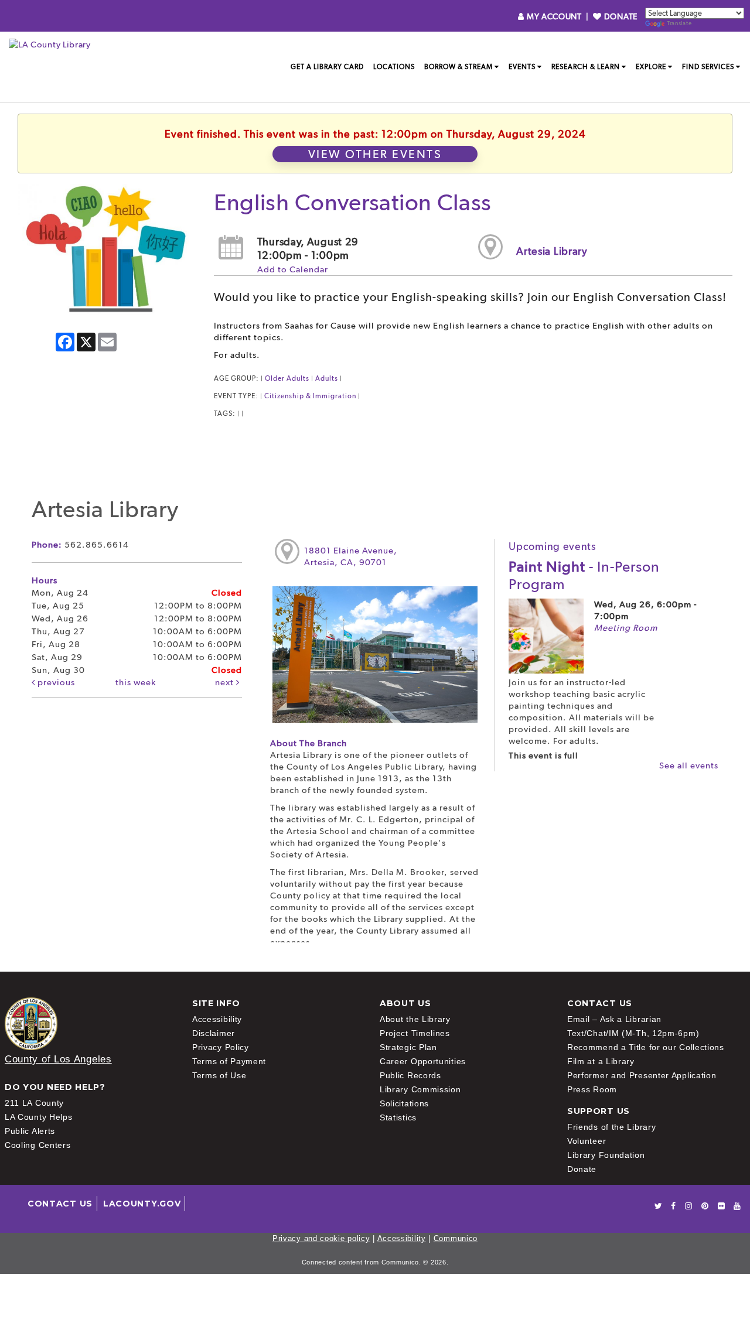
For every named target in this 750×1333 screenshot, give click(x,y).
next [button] (225, 682)
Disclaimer (213, 1033)
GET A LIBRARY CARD (327, 67)
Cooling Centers (38, 1145)
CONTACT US (60, 1203)
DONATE (620, 16)
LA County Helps (39, 1117)
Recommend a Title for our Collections (645, 1047)
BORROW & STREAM (458, 67)
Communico (456, 1238)
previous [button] (55, 682)
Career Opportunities (423, 1061)
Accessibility (217, 1019)
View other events (375, 154)
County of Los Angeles (58, 1059)
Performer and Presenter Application (642, 1075)
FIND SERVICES (708, 67)
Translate (679, 23)
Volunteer (586, 1141)
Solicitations (404, 1103)
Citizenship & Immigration (310, 396)
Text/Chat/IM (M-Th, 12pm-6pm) (633, 1033)
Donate (581, 1169)
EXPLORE (651, 67)
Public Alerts (30, 1131)
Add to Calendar (292, 269)
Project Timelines (415, 1033)
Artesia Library (552, 251)
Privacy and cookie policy (321, 1238)
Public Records (410, 1075)
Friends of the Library (611, 1127)
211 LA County (34, 1103)
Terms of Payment (229, 1061)
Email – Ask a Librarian (614, 1019)
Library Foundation (606, 1155)
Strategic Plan (408, 1047)
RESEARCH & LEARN (585, 67)
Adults (326, 378)
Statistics (398, 1117)
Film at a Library (601, 1061)
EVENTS (522, 67)
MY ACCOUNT (554, 16)
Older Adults (287, 378)
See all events (688, 765)
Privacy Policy (220, 1047)
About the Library (415, 1019)
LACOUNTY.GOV (141, 1203)
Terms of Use (219, 1075)
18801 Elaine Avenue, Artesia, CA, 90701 (350, 556)
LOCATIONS (394, 67)
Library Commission (420, 1089)
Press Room (592, 1089)
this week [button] (135, 682)
